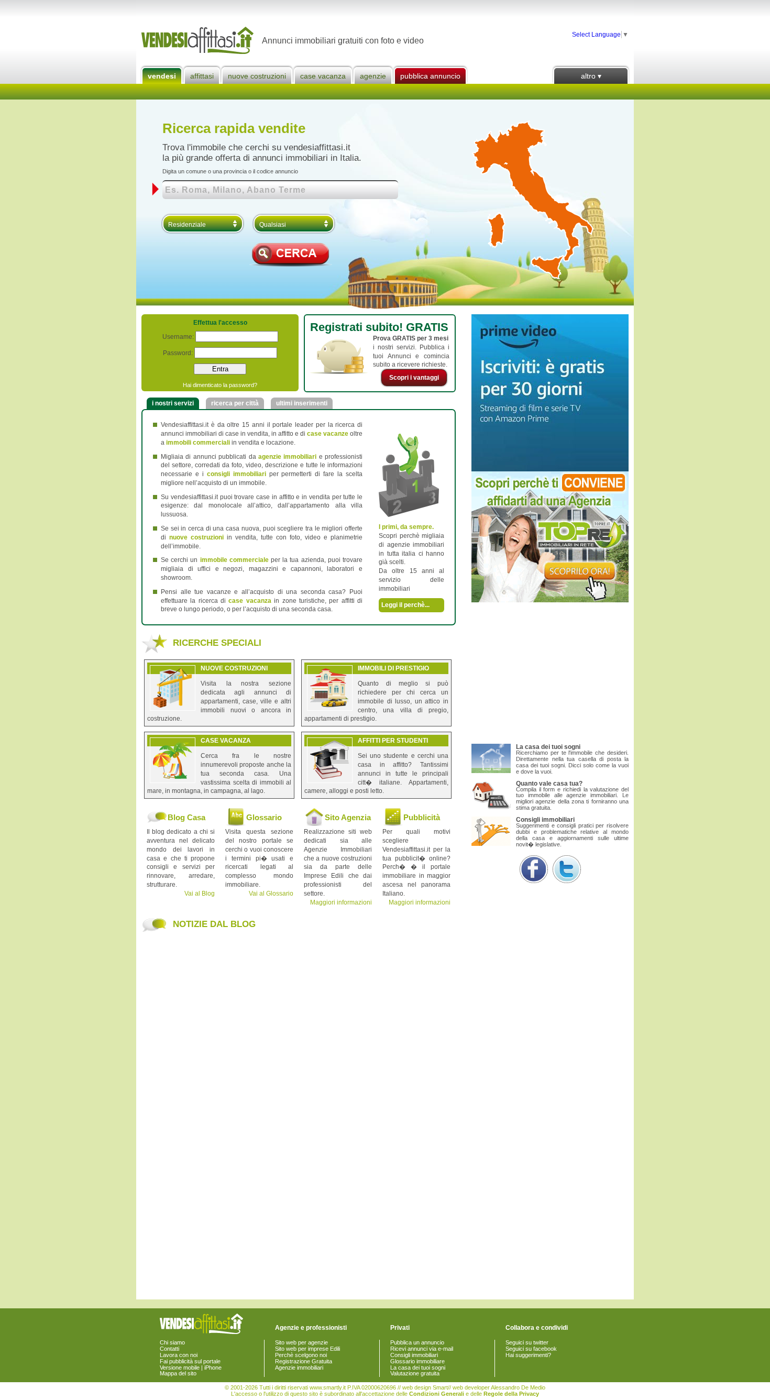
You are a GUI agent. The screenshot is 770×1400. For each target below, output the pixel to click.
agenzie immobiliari (287, 456)
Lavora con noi (178, 1355)
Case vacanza (323, 76)
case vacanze (327, 433)
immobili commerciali (198, 442)
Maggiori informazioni (341, 902)
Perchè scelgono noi (301, 1355)
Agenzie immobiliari (299, 1367)
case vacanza (249, 600)
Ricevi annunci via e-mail (421, 1349)
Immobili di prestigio (393, 668)
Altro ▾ (591, 76)
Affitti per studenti (393, 740)
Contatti (169, 1349)
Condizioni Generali (436, 1394)
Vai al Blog (199, 893)
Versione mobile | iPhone (191, 1367)
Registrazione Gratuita (303, 1361)
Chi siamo (172, 1342)
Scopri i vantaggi (414, 377)
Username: (178, 336)
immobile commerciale (234, 560)
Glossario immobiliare (417, 1361)
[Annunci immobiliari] (199, 40)
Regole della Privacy (511, 1394)
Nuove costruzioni (257, 76)
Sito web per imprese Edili (307, 1349)
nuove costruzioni (196, 537)
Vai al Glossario (271, 893)
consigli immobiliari (236, 474)
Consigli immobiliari (414, 1355)
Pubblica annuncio (430, 76)
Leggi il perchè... (405, 605)
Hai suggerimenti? (528, 1355)
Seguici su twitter (526, 1342)
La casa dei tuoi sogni (417, 1367)
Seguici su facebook (531, 1349)
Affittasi (202, 76)
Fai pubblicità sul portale (190, 1361)
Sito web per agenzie (301, 1342)
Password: (178, 353)
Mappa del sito (178, 1373)
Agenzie (373, 76)
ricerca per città (235, 403)
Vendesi (162, 76)
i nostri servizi (173, 403)
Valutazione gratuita (414, 1373)
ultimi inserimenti (301, 403)
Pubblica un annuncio (417, 1342)
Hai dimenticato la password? (220, 385)
